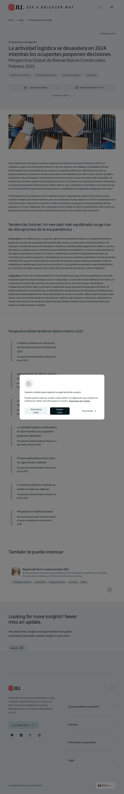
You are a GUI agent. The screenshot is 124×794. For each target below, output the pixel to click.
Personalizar (89, 411)
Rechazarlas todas (36, 411)
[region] (62, 397)
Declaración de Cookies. (79, 401)
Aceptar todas (59, 411)
